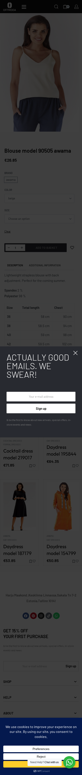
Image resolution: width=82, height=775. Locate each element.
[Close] (75, 353)
